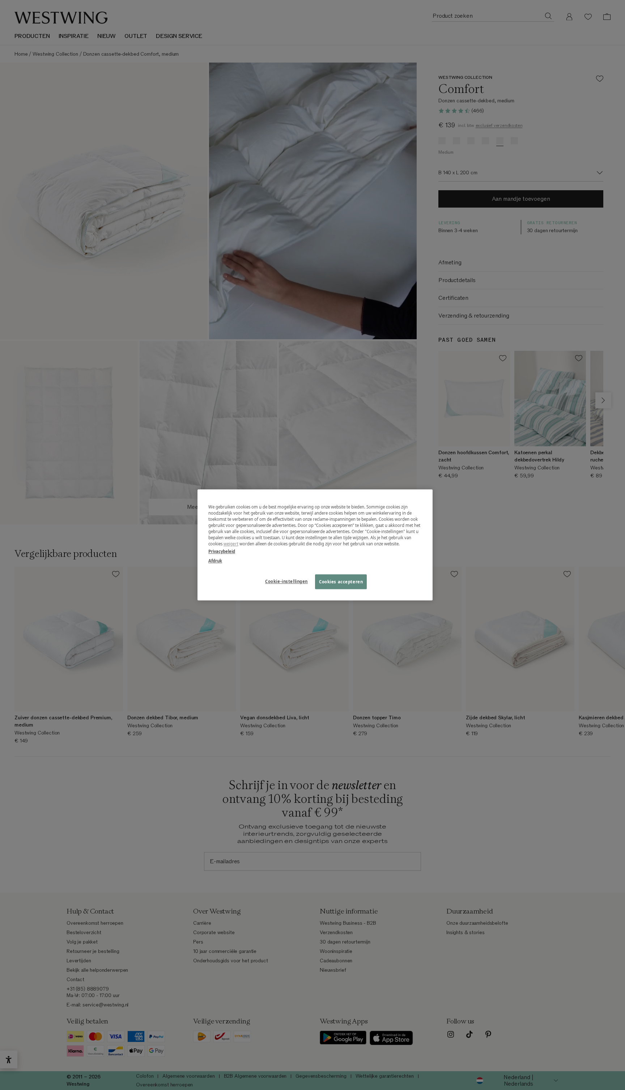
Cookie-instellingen (286, 581)
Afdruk (215, 560)
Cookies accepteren (341, 581)
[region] (315, 544)
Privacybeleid (221, 551)
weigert (231, 544)
